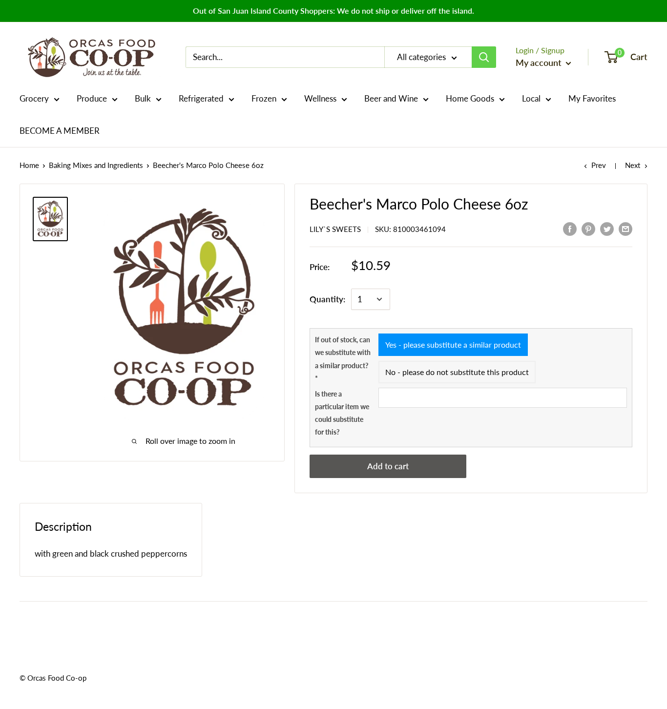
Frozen (263, 98)
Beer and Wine (391, 98)
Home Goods (470, 98)
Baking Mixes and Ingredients (96, 165)
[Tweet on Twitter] (607, 228)
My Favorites (592, 98)
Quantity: (327, 299)
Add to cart (388, 466)
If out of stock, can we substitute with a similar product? (343, 358)
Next (632, 165)
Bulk (143, 98)
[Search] (484, 57)
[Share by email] (625, 228)
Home (29, 165)
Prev (598, 165)
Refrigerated (201, 98)
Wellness (320, 98)
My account (539, 62)
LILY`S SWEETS (335, 229)
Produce (92, 98)
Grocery (34, 98)
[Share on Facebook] (570, 228)
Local (531, 98)
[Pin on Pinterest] (588, 228)
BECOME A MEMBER (60, 130)
